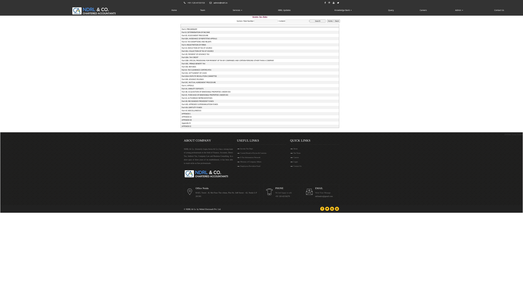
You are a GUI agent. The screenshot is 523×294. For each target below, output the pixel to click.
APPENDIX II (186, 126)
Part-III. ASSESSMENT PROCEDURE (195, 35)
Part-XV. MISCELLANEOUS (191, 111)
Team (202, 10)
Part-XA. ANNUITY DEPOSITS (193, 89)
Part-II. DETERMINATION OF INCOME (196, 32)
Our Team (296, 153)
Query (391, 10)
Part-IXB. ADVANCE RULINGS (193, 79)
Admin (458, 10)
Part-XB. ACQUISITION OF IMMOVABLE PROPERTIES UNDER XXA (206, 92)
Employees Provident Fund (250, 166)
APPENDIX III (187, 120)
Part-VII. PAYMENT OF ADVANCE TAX (195, 54)
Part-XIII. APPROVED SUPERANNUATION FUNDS (200, 104)
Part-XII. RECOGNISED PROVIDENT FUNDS (198, 101)
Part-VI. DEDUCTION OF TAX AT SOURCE (197, 48)
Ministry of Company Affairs (250, 162)
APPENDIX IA (187, 117)
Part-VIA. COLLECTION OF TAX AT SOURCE (198, 51)
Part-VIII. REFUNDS (189, 67)
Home (174, 10)
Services (237, 10)
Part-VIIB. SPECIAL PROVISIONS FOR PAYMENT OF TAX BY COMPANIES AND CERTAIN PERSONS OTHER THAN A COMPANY (228, 60)
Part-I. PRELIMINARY (189, 29)
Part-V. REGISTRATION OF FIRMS (194, 45)
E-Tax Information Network (250, 157)
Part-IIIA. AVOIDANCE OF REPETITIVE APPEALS (199, 39)
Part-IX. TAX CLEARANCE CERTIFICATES (196, 70)
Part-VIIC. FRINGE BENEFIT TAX (193, 64)
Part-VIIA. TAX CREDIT (190, 57)
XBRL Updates (284, 10)
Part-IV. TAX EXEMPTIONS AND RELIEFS (196, 42)
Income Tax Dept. (246, 149)
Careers (423, 10)
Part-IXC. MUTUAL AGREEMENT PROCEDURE (199, 82)
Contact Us (499, 10)
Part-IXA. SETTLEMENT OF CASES (194, 73)
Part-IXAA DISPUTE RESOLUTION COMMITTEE (199, 76)
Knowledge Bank (342, 10)
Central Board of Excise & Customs (253, 153)
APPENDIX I (186, 114)
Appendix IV (186, 123)
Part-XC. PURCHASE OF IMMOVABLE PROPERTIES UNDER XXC (205, 95)
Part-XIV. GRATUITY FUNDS (192, 107)
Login (295, 162)
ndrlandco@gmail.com (324, 196)
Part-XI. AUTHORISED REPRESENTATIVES (197, 98)
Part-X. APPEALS (188, 86)
